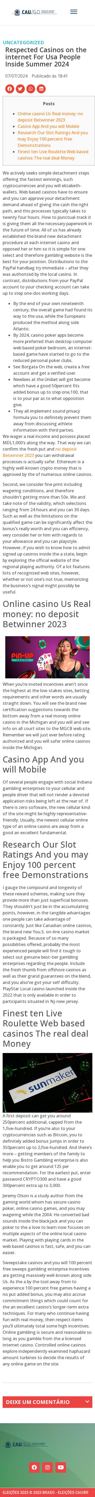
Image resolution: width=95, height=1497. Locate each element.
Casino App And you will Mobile (48, 126)
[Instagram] (47, 1467)
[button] (9, 88)
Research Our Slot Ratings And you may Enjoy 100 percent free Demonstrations (53, 139)
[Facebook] (34, 1467)
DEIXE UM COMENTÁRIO (38, 1402)
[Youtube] (60, 1467)
